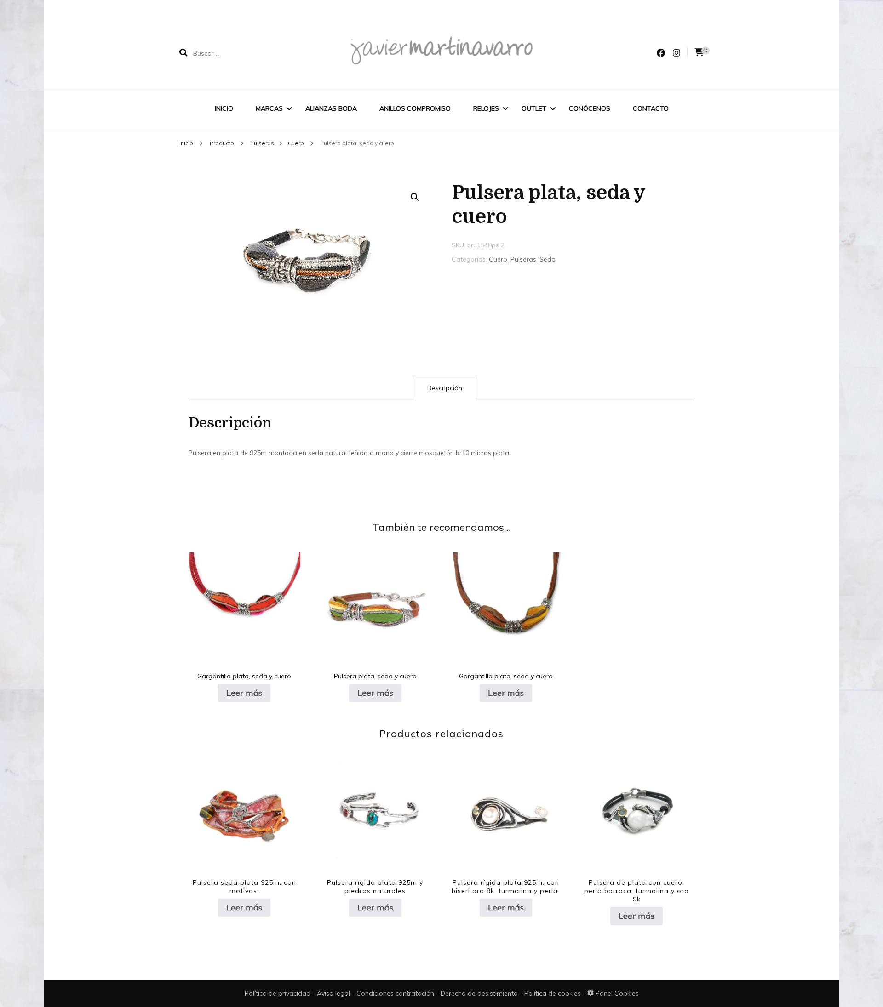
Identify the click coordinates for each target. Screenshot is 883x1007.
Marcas (269, 108)
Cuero (498, 259)
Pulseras (523, 259)
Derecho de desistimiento (480, 993)
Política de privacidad (277, 993)
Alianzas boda (331, 108)
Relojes (486, 108)
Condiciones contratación (396, 993)
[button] (415, 197)
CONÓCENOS (589, 108)
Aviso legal (334, 993)
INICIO (224, 108)
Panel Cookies (616, 993)
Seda (547, 259)
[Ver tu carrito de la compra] (699, 52)
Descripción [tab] (444, 388)
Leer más (244, 693)
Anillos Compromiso (415, 108)
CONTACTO (651, 108)
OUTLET (534, 108)
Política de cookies (553, 993)
